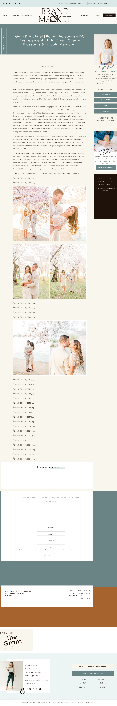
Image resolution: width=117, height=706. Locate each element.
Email (51, 534)
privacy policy (69, 702)
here (14, 85)
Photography (49, 66)
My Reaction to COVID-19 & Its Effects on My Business (18, 593)
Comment (51, 502)
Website (51, 541)
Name (51, 528)
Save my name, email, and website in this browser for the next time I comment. (51, 550)
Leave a (50, 467)
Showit (92, 702)
